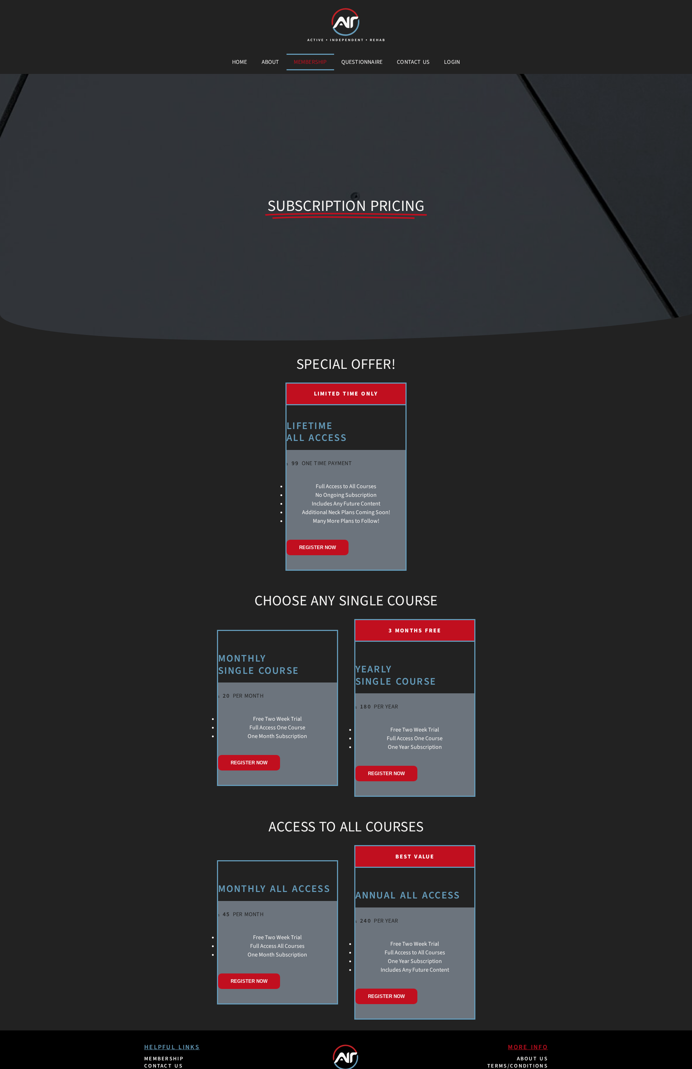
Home (239, 62)
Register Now (317, 547)
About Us (532, 1059)
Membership (310, 62)
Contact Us (413, 62)
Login (452, 62)
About (270, 62)
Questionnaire (362, 62)
